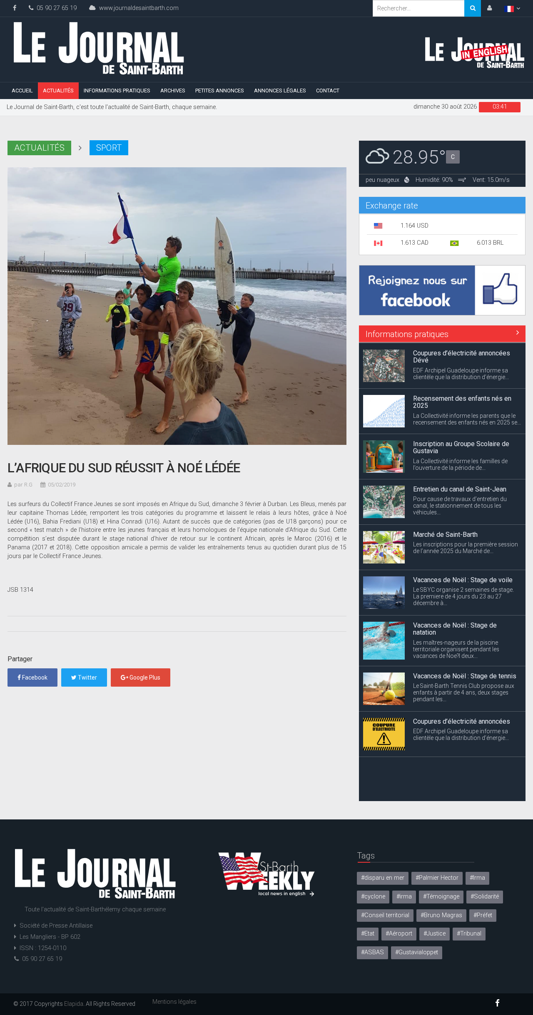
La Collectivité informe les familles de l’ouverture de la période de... (460, 463)
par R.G (23, 484)
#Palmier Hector (437, 877)
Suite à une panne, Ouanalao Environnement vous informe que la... (461, 786)
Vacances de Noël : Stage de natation (455, 628)
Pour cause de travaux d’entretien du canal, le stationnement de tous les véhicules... (460, 505)
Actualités (58, 90)
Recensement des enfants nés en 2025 (462, 401)
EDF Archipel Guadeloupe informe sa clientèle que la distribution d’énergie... (461, 373)
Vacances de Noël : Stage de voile (463, 579)
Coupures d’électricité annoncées (461, 720)
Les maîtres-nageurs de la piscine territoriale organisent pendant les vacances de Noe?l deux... (456, 648)
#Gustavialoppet (416, 952)
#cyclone (373, 896)
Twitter (87, 677)
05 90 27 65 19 (55, 8)
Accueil (22, 90)
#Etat (367, 933)
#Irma (477, 877)
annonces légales (280, 90)
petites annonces (219, 90)
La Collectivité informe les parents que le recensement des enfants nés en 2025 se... (467, 418)
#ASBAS (372, 952)
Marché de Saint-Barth (445, 534)
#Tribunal (469, 933)
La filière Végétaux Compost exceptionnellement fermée (454, 769)
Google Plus (144, 677)
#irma (404, 896)
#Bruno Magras (441, 915)
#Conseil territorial (385, 915)
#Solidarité (485, 896)
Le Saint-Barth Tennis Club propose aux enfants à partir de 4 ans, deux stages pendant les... (463, 692)
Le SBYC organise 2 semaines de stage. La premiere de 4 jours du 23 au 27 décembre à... (463, 596)
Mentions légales (174, 1001)
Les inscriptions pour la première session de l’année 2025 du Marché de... (465, 546)
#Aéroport (399, 933)
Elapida (73, 1003)
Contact (327, 90)
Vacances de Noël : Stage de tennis (464, 675)
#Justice (434, 933)
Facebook (34, 677)
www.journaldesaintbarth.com (137, 8)
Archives (172, 90)
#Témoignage (441, 896)
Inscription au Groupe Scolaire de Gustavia (461, 446)
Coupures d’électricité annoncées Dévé (461, 356)
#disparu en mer (382, 877)
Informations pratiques (117, 90)
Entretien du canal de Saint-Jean (459, 488)
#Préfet (482, 915)
